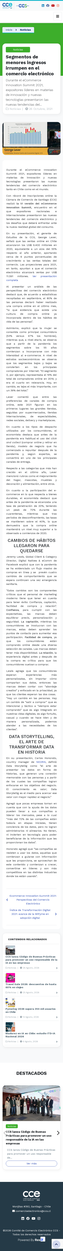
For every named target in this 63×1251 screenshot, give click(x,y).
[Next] (57, 1132)
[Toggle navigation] (57, 16)
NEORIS (41, 761)
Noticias (25, 29)
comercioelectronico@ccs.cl (33, 1211)
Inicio (9, 29)
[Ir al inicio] (8, 5)
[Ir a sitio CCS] (23, 5)
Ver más (31, 1163)
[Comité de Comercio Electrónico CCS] (31, 1196)
